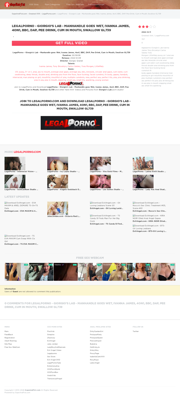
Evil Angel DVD (53, 360)
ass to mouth (44, 72)
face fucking (155, 68)
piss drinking (164, 81)
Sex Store (51, 356)
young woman (101, 80)
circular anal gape (103, 72)
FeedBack (9, 334)
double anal (153, 65)
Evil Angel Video (54, 350)
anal (169, 55)
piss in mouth (153, 83)
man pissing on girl (32, 77)
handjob (155, 73)
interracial (164, 73)
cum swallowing (162, 63)
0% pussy (19, 72)
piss (156, 81)
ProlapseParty (96, 334)
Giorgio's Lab (157, 48)
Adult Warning (11, 341)
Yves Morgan (87, 66)
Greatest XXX (147, 35)
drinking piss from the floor (63, 74)
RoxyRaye (94, 360)
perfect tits (149, 81)
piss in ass (38, 80)
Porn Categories (52, 4)
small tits (149, 86)
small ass (71, 80)
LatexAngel (95, 363)
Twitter (136, 331)
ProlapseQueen (96, 338)
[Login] (172, 4)
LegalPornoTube (54, 363)
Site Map (8, 344)
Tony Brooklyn (154, 50)
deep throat (31, 74)
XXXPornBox (52, 372)
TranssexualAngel (54, 378)
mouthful (158, 75)
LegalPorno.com (162, 35)
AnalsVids (51, 375)
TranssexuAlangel (96, 4)
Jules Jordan (52, 344)
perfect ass (95, 77)
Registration (10, 338)
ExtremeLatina (53, 366)
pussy (160, 55)
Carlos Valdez (74, 66)
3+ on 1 (28, 72)
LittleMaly (153, 55)
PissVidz (50, 331)
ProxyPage (94, 353)
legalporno (146, 48)
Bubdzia (93, 344)
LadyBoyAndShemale (56, 347)
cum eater (150, 63)
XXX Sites (33, 4)
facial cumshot (97, 74)
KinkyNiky (94, 350)
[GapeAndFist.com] (14, 4)
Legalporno (52, 353)
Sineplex (50, 334)
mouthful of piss (58, 77)
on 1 (165, 55)
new (164, 78)
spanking (157, 86)
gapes (149, 73)
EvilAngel (51, 341)
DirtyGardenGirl (96, 331)
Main (6, 331)
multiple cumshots (153, 78)
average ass (75, 72)
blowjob (152, 60)
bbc (146, 60)
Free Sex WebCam (75, 4)
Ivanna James (45, 66)
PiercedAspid (95, 341)
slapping (163, 83)
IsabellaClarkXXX (97, 356)
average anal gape (158, 58)
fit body (108, 74)
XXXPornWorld (53, 369)
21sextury (51, 338)
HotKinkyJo (95, 347)
